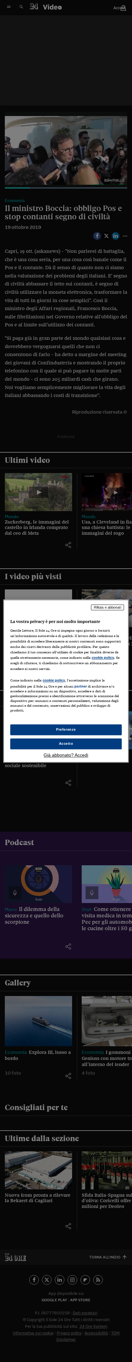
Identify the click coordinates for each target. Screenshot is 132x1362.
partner (80, 686)
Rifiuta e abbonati (107, 607)
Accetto (66, 743)
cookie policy (103, 658)
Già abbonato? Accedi (66, 755)
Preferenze (66, 729)
